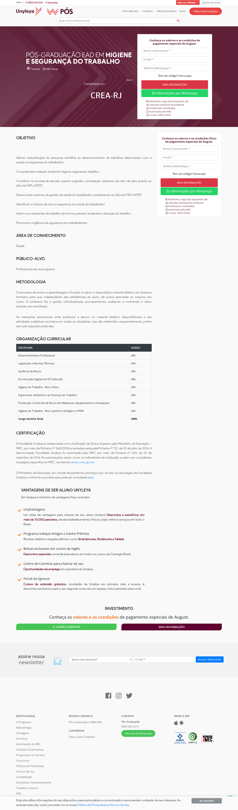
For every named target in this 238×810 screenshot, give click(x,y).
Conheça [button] (147, 11)
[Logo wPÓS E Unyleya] (44, 11)
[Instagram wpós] (118, 697)
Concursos (22, 760)
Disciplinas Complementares (33, 782)
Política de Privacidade (30, 766)
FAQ (18, 793)
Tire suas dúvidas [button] (166, 11)
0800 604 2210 (130, 726)
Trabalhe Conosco (27, 788)
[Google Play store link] (181, 724)
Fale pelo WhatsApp (138, 733)
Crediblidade (24, 777)
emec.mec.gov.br (82, 462)
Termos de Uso (25, 771)
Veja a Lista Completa (82, 737)
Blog (183, 11)
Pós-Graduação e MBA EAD (85, 722)
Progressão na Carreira (30, 755)
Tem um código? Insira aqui (174, 76)
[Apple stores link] (176, 724)
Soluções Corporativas (30, 749)
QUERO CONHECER (67, 627)
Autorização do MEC (28, 744)
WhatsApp (52, 2)
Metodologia (24, 727)
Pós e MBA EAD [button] (130, 11)
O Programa (23, 722)
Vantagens (22, 733)
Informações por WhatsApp (176, 93)
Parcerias (22, 738)
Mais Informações (205, 11)
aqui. (91, 477)
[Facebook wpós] (108, 697)
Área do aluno (212, 2)
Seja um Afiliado (186, 2)
